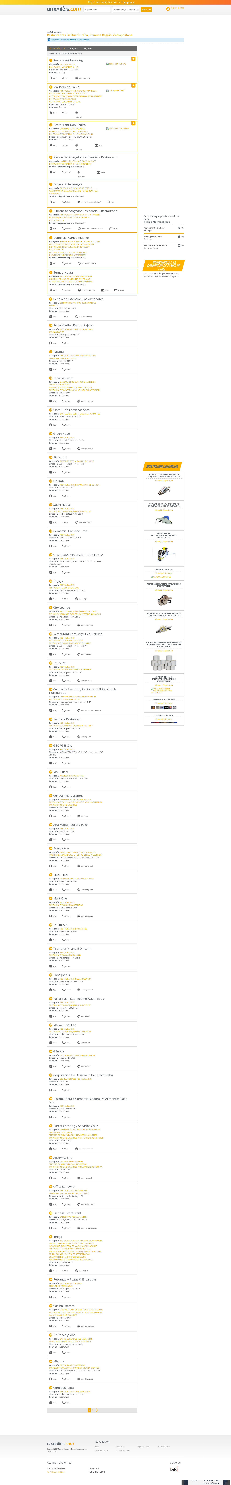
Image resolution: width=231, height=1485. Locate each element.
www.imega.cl (83, 1271)
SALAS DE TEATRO (83, 188)
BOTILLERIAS (66, 413)
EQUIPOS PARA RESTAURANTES (63, 1251)
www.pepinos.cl (86, 737)
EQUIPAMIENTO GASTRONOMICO (64, 1259)
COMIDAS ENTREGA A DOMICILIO (64, 1193)
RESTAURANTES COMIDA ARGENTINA (66, 725)
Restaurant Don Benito (155, 245)
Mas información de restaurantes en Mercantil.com (70, 40)
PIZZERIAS (64, 461)
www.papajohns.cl (87, 990)
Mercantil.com (164, 1446)
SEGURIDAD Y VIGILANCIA (60, 1132)
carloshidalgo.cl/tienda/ (89, 263)
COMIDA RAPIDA (56, 332)
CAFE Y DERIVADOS (68, 1339)
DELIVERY (71, 358)
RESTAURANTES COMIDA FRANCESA (65, 669)
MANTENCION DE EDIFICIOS (90, 1138)
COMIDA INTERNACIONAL (60, 1368)
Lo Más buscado (123, 1450)
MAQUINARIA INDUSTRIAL (90, 1251)
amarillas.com (64, 9)
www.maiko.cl (85, 1043)
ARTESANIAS (55, 193)
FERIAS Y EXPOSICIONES (60, 384)
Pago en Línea (143, 1446)
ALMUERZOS (54, 1341)
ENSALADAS (63, 614)
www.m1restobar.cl (87, 916)
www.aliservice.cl (86, 1178)
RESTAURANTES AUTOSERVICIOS (64, 587)
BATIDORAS (65, 1240)
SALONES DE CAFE (66, 855)
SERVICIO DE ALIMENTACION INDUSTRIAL (83, 802)
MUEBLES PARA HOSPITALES (62, 1254)
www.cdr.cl (84, 816)
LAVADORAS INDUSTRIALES (61, 1246)
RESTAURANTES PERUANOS (80, 281)
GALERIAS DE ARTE (72, 191)
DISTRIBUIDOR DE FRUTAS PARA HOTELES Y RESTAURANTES (69, 248)
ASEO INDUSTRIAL (68, 799)
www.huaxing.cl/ (84, 78)
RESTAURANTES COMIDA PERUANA (76, 276)
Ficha (182, 228)
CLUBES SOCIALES (68, 1079)
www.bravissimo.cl (87, 866)
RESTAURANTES (67, 64)
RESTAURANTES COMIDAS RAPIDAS (65, 643)
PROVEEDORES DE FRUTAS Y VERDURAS (67, 255)
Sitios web (79, 117)
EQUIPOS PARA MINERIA (60, 1243)
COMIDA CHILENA (81, 217)
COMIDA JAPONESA (57, 358)
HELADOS (76, 852)
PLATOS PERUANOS (58, 281)
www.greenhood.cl (87, 449)
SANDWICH (96, 614)
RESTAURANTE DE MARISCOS (62, 99)
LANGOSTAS (65, 1217)
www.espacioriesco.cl (87, 401)
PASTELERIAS (66, 611)
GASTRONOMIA (56, 191)
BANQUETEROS (67, 382)
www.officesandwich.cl (88, 1204)
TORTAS (79, 855)
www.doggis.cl (83, 599)
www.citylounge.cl (87, 625)
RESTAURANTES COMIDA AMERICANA (66, 640)
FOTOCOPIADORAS (84, 329)
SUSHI (93, 355)
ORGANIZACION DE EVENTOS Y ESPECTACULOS (70, 387)
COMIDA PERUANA (57, 279)
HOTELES (64, 161)
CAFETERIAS (84, 614)
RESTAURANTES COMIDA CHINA (63, 67)
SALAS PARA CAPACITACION (87, 390)
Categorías (73, 48)
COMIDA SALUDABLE (70, 1341)
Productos (120, 1446)
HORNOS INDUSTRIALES (82, 1243)
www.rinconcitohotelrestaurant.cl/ (92, 229)
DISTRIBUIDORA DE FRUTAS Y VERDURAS (67, 252)
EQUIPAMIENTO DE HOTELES (77, 1248)
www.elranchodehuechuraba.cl (91, 710)
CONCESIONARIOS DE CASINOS (63, 805)
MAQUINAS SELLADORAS (86, 1246)
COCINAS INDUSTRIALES (91, 1240)
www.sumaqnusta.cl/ (88, 290)
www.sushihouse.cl (85, 522)
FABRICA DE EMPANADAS (60, 131)
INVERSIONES (81, 928)
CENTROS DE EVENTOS (70, 303)
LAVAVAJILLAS (86, 1259)
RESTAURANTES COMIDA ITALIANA (65, 955)
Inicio (97, 1446)
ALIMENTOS (93, 1135)
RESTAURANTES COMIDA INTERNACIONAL (68, 93)
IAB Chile (174, 1468)
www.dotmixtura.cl (87, 1379)
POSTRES (53, 855)
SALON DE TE (87, 134)
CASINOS (64, 1161)
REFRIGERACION (83, 1254)
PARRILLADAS (78, 128)
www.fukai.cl (85, 1016)
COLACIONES (90, 161)
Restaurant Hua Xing (154, 227)
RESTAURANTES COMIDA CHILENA (64, 101)
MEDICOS (64, 775)
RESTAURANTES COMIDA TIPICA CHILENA (68, 96)
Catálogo (121, 290)
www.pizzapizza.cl (87, 890)
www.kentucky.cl (86, 654)
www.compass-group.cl (86, 1149)
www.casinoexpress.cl (87, 1326)
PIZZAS (78, 979)
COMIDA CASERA (82, 1391)
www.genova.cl (86, 1066)
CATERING (69, 390)
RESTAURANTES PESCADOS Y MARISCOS (78, 91)
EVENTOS (53, 305)
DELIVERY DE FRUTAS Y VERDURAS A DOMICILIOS (71, 244)
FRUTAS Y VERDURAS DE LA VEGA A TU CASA (80, 241)
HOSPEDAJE (86, 164)
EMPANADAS (66, 128)
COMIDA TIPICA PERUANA (78, 279)
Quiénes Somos (102, 1450)
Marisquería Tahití (153, 236)
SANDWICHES (81, 1190)
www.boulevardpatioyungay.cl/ (91, 202)
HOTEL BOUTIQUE (90, 191)
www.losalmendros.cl (85, 317)
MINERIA (81, 1129)
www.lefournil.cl (86, 681)
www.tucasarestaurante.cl (89, 1228)
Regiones (88, 48)
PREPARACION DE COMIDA (87, 485)
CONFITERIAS (78, 413)
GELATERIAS (65, 852)
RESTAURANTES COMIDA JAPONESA (65, 511)
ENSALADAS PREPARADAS (60, 1286)
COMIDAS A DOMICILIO (85, 1055)
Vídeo (100, 145)
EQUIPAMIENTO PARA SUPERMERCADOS (67, 1257)
